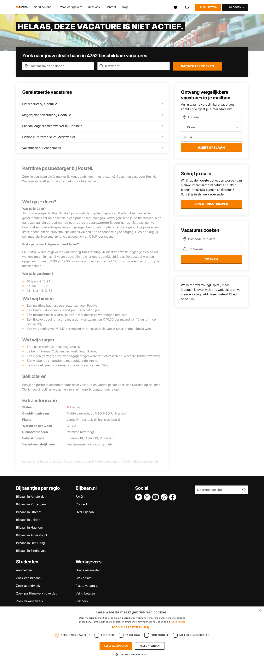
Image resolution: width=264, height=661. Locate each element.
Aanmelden (24, 570)
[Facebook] (173, 497)
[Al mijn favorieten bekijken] (175, 7)
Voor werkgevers (71, 7)
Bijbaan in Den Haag (30, 543)
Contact (111, 7)
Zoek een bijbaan (28, 578)
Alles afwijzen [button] (150, 645)
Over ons (94, 7)
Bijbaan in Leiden (28, 520)
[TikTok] (165, 497)
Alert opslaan (211, 147)
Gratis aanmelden (88, 570)
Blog (125, 7)
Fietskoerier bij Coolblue (39, 104)
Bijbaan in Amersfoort (31, 535)
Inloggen (235, 7)
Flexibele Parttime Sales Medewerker (48, 137)
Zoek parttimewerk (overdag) (37, 593)
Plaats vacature (87, 586)
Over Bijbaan (85, 512)
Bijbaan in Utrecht (28, 512)
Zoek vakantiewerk (29, 601)
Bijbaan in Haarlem (29, 527)
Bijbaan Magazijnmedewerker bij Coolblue (52, 126)
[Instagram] (148, 497)
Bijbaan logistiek (49, 461)
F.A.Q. (79, 496)
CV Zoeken (83, 578)
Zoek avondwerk (28, 586)
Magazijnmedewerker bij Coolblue (46, 115)
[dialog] (132, 633)
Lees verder (178, 621)
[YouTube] (156, 497)
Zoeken (211, 259)
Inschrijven (208, 7)
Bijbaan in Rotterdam (31, 504)
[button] (132, 627)
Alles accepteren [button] (116, 645)
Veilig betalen (85, 593)
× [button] (259, 610)
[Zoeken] (187, 7)
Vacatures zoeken (197, 66)
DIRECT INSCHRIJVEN (211, 204)
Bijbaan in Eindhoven (31, 551)
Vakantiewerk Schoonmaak (41, 148)
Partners (82, 601)
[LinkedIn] (139, 497)
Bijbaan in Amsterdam (31, 496)
